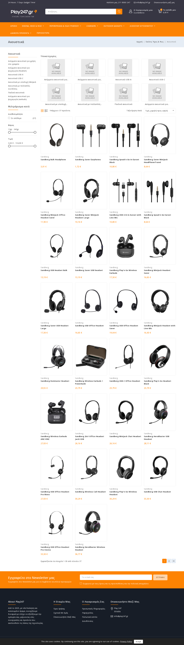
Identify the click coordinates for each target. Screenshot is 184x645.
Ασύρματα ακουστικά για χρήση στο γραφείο (22, 62)
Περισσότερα (43, 33)
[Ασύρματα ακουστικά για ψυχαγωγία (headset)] (89, 68)
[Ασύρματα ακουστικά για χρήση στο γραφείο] (56, 68)
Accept (138, 642)
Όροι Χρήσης (59, 609)
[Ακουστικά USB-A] (123, 68)
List (46, 110)
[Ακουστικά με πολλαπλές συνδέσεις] (89, 92)
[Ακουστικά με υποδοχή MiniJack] (56, 92)
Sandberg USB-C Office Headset (125, 381)
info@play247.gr (143, 2)
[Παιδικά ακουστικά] (123, 92)
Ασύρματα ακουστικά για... (56, 79)
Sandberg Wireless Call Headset (90, 492)
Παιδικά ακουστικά (16, 92)
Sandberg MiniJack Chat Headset (125, 436)
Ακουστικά (14, 53)
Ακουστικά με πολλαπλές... (90, 104)
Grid (42, 110)
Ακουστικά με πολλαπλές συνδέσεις (19, 87)
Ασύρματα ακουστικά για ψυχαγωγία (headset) (19, 69)
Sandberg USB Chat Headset (157, 492)
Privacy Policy (126, 641)
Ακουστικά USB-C (15, 78)
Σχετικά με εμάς (61, 613)
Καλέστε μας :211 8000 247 (118, 2)
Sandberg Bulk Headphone (53, 159)
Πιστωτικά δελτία (89, 617)
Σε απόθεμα (23, 118)
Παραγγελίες (87, 613)
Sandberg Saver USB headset (89, 270)
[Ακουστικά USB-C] (156, 68)
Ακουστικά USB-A (15, 74)
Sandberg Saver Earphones (88, 159)
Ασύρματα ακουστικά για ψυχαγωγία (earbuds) (19, 97)
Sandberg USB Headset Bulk (54, 270)
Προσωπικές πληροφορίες (93, 609)
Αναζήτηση (119, 11)
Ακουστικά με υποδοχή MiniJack (22, 82)
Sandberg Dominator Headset (55, 381)
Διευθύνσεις (87, 621)
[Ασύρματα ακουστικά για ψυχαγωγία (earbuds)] (156, 92)
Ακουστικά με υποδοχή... (56, 104)
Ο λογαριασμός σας (93, 601)
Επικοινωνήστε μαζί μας (164, 2)
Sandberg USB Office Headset (89, 325)
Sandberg (45, 156)
